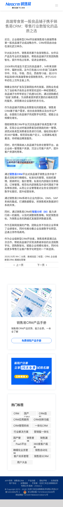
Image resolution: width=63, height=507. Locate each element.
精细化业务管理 (20, 450)
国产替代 (17, 438)
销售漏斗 (44, 438)
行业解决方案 (21, 431)
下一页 (40, 264)
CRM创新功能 (41, 419)
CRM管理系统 (21, 425)
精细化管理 (20, 259)
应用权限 (54, 481)
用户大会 (22, 462)
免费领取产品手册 (31, 340)
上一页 (19, 264)
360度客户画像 (40, 444)
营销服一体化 (41, 431)
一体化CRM (41, 425)
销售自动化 (41, 450)
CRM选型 (43, 414)
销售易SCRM (41, 456)
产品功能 (31, 481)
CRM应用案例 (21, 419)
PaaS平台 (21, 443)
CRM (47, 256)
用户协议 (12, 483)
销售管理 (30, 438)
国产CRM (27, 414)
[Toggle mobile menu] (56, 5)
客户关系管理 (21, 456)
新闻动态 (32, 256)
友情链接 (24, 483)
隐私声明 (43, 481)
